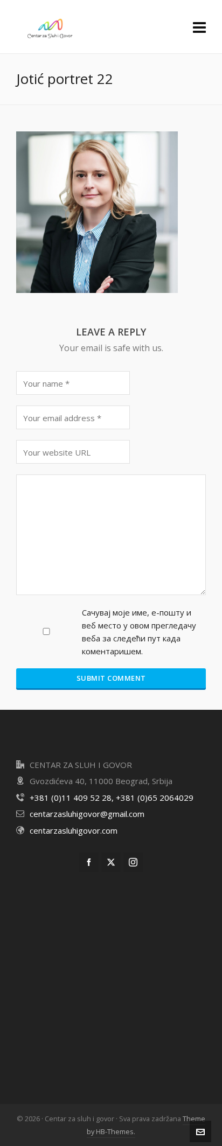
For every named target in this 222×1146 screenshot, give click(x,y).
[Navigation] (199, 27)
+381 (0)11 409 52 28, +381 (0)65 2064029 (111, 797)
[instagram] (133, 862)
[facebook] (89, 862)
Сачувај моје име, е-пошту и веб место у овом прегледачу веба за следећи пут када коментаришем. (139, 631)
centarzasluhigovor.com (73, 830)
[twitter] (111, 862)
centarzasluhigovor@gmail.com (87, 813)
